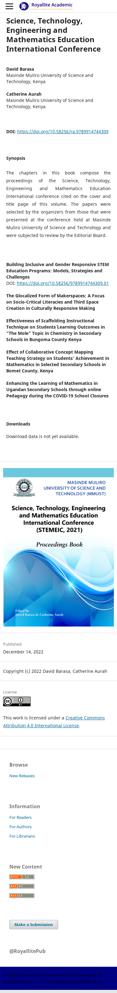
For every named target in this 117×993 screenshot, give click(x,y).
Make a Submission (33, 924)
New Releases (22, 776)
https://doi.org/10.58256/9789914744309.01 (63, 283)
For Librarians (22, 836)
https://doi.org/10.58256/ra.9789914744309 (63, 131)
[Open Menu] (9, 6)
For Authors (20, 826)
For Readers (20, 817)
